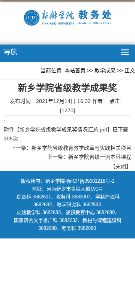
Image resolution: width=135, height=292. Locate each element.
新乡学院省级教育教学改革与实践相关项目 (81, 148)
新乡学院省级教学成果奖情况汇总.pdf (63, 130)
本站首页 (75, 70)
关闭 (121, 166)
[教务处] (67, 19)
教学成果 (105, 70)
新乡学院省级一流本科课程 (99, 157)
